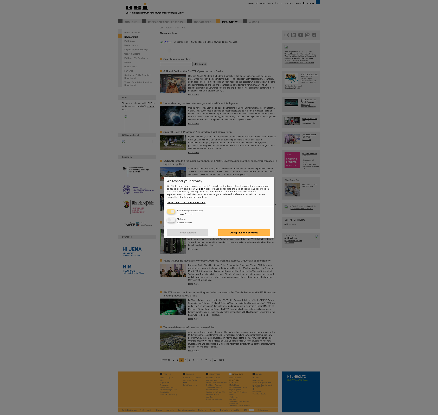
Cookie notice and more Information (186, 202)
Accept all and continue (244, 232)
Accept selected (187, 232)
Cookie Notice (203, 188)
